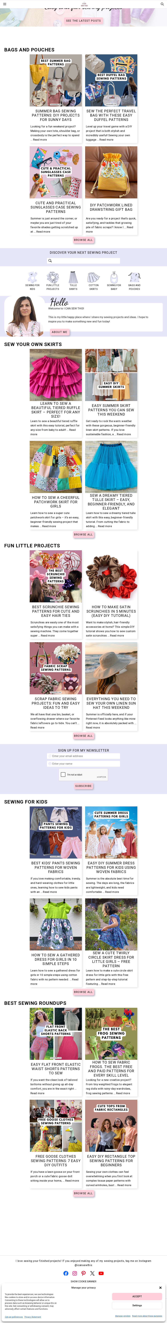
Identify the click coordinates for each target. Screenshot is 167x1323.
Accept (137, 1296)
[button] (160, 1287)
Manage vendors (122, 1316)
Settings (137, 1305)
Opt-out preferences (14, 1317)
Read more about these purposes (147, 1316)
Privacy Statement (32, 1317)
